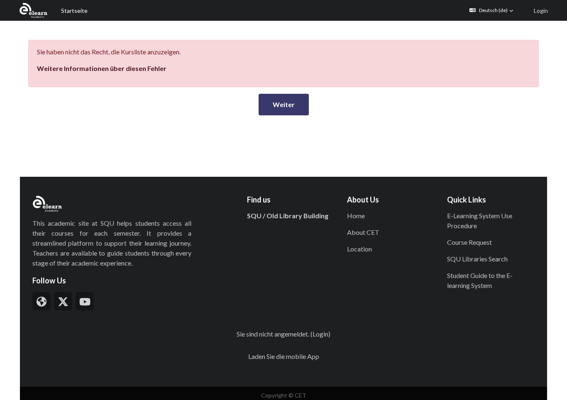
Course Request (469, 242)
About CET (363, 232)
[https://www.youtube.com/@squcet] (85, 301)
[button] (491, 10)
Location (359, 249)
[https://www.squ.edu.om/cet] (41, 301)
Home (356, 216)
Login (541, 10)
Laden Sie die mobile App (283, 356)
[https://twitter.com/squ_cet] (63, 301)
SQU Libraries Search (477, 259)
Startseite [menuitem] (74, 10)
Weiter (284, 104)
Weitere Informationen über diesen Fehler (101, 68)
